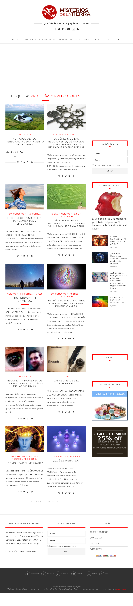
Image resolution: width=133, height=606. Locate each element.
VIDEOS (39, 294)
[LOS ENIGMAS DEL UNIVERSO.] (24, 276)
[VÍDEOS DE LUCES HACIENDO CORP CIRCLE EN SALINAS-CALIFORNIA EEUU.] (66, 196)
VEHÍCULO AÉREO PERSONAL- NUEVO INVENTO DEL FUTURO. (25, 141)
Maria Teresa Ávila (27, 551)
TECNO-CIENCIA (28, 40)
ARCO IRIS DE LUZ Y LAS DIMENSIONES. (117, 300)
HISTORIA (62, 40)
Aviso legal (121, 589)
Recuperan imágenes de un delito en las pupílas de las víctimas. (24, 383)
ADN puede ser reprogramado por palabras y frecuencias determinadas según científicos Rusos (118, 280)
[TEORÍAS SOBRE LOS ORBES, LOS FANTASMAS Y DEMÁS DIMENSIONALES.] (66, 276)
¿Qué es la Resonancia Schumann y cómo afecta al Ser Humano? (119, 258)
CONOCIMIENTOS (47, 40)
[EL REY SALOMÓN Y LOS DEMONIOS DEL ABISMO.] (100, 240)
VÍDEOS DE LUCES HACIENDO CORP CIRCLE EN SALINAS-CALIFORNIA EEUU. (66, 223)
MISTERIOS (75, 40)
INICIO (15, 40)
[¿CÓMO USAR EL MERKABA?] (24, 439)
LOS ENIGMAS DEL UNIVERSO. (25, 299)
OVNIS (86, 40)
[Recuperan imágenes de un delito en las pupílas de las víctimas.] (24, 359)
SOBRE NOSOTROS (99, 532)
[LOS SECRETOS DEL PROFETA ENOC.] (66, 359)
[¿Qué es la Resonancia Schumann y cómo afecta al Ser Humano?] (100, 257)
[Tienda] (110, 429)
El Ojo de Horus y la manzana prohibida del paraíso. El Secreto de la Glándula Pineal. (109, 222)
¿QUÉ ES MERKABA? (66, 460)
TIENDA (111, 40)
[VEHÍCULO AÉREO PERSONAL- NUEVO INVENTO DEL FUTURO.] (24, 117)
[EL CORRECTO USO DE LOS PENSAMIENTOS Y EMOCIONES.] (24, 196)
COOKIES (94, 544)
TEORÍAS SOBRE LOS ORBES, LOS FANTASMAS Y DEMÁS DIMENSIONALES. (66, 303)
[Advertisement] (66, 65)
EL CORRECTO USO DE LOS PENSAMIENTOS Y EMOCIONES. (24, 221)
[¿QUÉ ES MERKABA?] (66, 439)
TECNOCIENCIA (24, 135)
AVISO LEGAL (96, 549)
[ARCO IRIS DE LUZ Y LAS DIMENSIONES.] (100, 301)
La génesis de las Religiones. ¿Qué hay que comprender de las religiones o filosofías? (66, 143)
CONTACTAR (96, 538)
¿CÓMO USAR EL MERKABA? (24, 463)
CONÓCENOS (98, 40)
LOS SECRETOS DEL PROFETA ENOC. (66, 382)
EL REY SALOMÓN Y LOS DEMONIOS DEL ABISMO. (118, 240)
